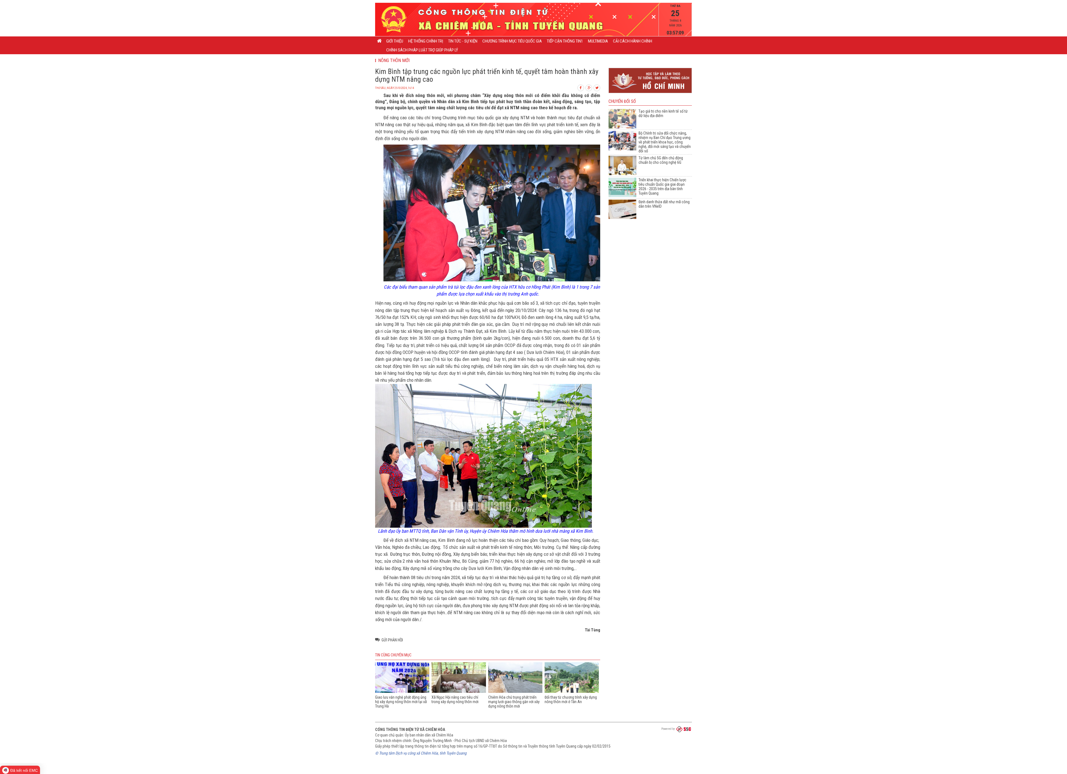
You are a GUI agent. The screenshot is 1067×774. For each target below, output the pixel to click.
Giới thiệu (394, 41)
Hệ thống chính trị (425, 41)
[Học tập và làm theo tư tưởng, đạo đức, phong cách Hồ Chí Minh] (650, 93)
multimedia (598, 41)
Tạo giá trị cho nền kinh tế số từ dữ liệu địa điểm (663, 113)
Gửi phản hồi (392, 640)
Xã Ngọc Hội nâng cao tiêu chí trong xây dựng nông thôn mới (455, 699)
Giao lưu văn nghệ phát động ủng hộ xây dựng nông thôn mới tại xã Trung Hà (401, 701)
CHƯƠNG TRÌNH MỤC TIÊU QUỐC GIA (512, 41)
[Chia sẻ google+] (589, 87)
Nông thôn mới (393, 60)
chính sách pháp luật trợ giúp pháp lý (422, 50)
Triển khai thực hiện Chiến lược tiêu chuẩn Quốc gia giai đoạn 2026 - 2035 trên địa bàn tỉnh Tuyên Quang (662, 186)
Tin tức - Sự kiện (462, 41)
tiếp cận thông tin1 (565, 41)
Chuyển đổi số (622, 101)
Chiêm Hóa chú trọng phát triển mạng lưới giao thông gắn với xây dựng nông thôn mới (514, 701)
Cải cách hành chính (632, 41)
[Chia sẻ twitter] (597, 87)
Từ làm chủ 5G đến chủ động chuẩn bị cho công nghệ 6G (661, 160)
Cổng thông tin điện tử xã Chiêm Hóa (410, 729)
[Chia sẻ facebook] (581, 87)
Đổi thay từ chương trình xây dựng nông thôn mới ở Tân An (571, 699)
